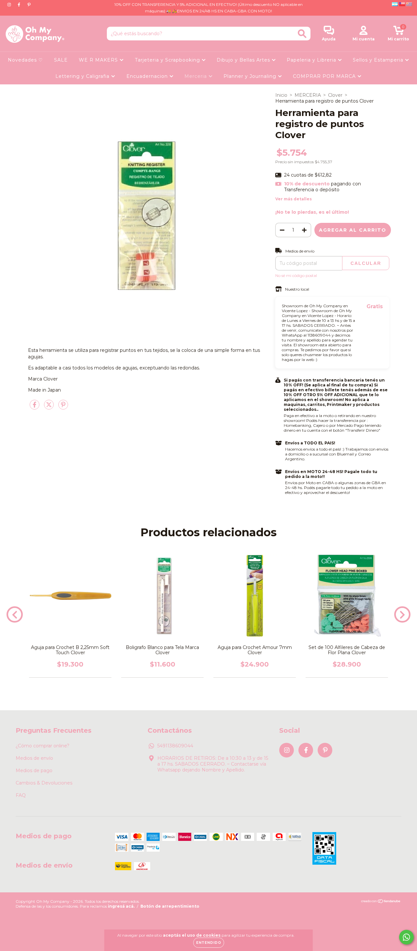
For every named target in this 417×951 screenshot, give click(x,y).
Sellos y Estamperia (379, 60)
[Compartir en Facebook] (35, 407)
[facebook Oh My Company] (19, 4)
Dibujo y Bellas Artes (244, 60)
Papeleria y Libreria (312, 60)
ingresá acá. (121, 906)
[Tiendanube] (381, 902)
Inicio (281, 95)
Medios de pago (34, 770)
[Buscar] (302, 33)
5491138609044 (175, 746)
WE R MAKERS (99, 60)
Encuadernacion (147, 76)
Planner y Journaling (250, 76)
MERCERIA (308, 95)
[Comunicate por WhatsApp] (406, 937)
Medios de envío (34, 758)
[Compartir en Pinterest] (63, 407)
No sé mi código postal (296, 275)
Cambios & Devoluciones (44, 783)
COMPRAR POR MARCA (325, 76)
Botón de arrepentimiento (169, 906)
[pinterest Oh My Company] (29, 4)
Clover (335, 95)
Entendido (208, 943)
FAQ (21, 795)
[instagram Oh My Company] (10, 4)
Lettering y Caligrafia (83, 76)
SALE (61, 60)
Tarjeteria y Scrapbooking (168, 60)
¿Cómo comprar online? (42, 746)
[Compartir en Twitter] (49, 407)
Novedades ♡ (25, 60)
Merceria (196, 76)
